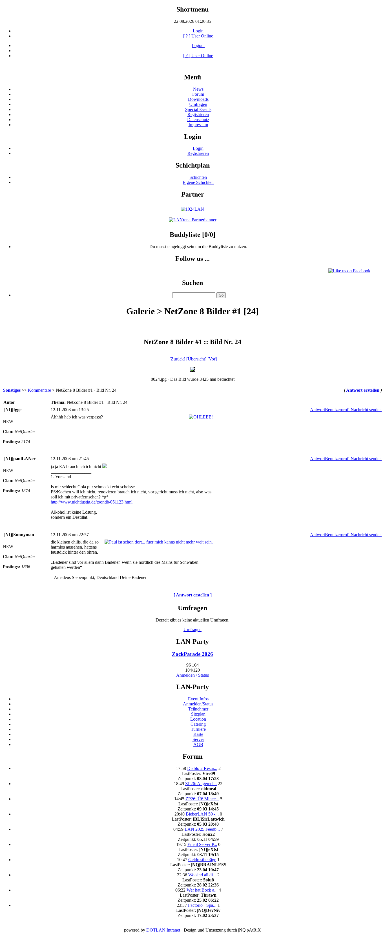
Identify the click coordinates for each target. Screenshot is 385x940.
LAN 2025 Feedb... (202, 829)
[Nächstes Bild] (192, 369)
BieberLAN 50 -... (202, 814)
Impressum (198, 124)
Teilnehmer (198, 709)
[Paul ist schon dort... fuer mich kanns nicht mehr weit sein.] (159, 542)
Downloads (198, 99)
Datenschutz (198, 119)
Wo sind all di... (202, 874)
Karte (198, 734)
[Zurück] (177, 359)
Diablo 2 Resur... (202, 768)
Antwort (317, 409)
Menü (192, 77)
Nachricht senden (366, 409)
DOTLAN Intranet (163, 930)
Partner (192, 194)
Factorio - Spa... (202, 905)
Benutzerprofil (338, 409)
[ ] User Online (198, 36)
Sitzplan (198, 714)
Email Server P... (202, 844)
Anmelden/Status (198, 703)
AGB (198, 744)
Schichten (198, 177)
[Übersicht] (196, 359)
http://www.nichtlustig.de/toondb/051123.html (91, 502)
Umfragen (198, 104)
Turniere (198, 729)
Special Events (198, 109)
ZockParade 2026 (192, 654)
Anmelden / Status (192, 675)
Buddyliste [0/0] (192, 234)
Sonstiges (12, 390)
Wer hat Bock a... (202, 890)
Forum (198, 94)
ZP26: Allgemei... (201, 783)
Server (198, 739)
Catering (198, 724)
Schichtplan (193, 165)
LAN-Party (192, 641)
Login (198, 30)
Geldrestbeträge (202, 859)
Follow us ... (192, 258)
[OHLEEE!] (201, 417)
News (198, 89)
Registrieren (198, 114)
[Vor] (212, 359)
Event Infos (198, 698)
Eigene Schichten (198, 182)
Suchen (192, 282)
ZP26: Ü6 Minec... (202, 798)
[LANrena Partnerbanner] (192, 219)
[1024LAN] (192, 209)
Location (198, 719)
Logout (198, 45)
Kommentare (39, 390)
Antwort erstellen (362, 390)
